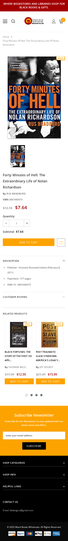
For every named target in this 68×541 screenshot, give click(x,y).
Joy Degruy (46, 367)
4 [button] (41, 395)
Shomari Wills (17, 367)
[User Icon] (54, 21)
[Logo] (34, 20)
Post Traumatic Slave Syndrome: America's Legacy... (48, 356)
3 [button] (36, 395)
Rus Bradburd (16, 193)
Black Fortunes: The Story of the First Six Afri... (18, 356)
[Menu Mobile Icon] (5, 21)
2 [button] (31, 395)
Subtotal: (9, 231)
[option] (34, 97)
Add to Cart (19, 381)
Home (6, 36)
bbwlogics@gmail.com (21, 510)
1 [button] (27, 395)
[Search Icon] (13, 21)
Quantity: (9, 216)
